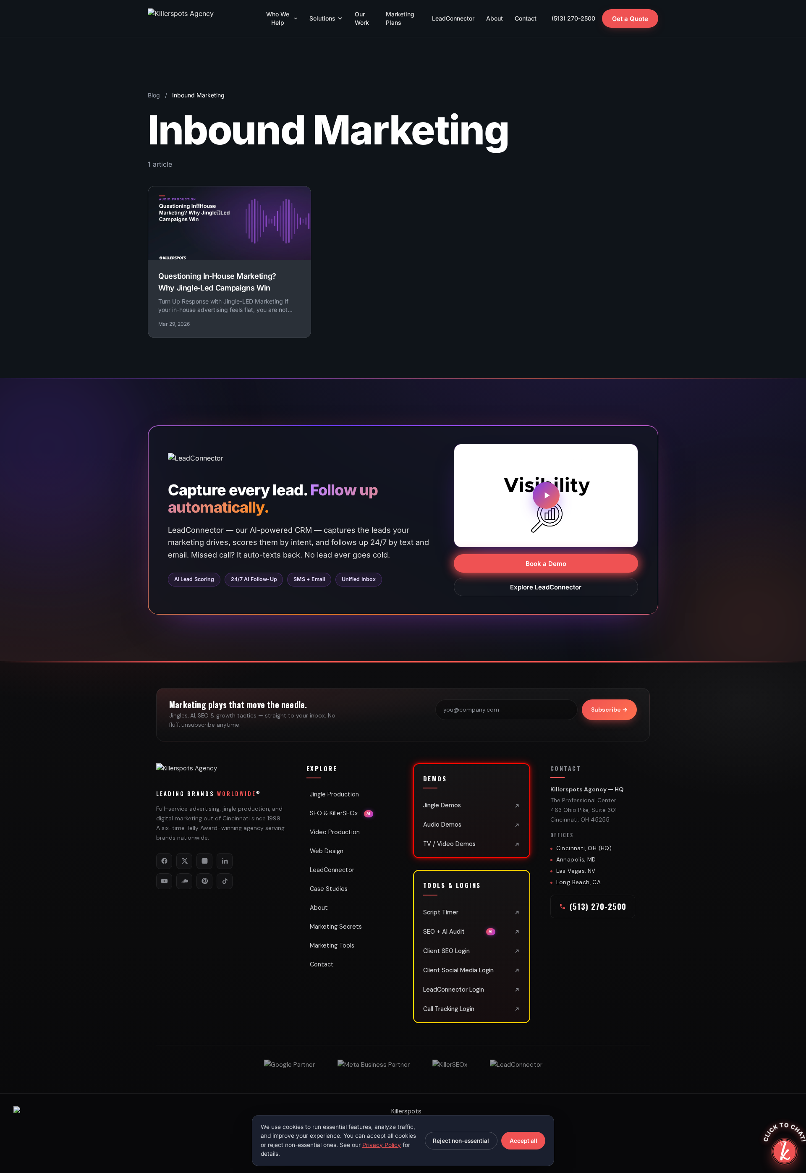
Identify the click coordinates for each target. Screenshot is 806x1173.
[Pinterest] (204, 881)
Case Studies (329, 889)
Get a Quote (630, 19)
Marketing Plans (400, 18)
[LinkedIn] (225, 861)
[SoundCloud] (184, 881)
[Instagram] (204, 861)
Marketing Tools (332, 945)
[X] (184, 861)
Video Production (335, 832)
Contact (525, 18)
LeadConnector (453, 18)
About (494, 18)
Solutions (322, 18)
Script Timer (440, 912)
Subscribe (609, 709)
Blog (154, 95)
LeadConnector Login (453, 989)
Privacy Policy (381, 1145)
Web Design (326, 851)
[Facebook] (164, 861)
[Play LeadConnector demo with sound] (546, 495)
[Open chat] (785, 1152)
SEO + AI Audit (458, 931)
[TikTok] (225, 881)
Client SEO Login (446, 951)
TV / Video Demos (449, 844)
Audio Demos (442, 824)
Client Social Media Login (458, 970)
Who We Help (277, 18)
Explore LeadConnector (546, 587)
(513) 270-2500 (573, 18)
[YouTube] (164, 881)
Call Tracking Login (448, 1009)
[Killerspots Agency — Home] (198, 18)
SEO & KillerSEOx (340, 813)
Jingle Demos (442, 805)
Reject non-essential (461, 1140)
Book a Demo (546, 563)
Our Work (362, 18)
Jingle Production (334, 794)
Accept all (523, 1140)
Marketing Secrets (336, 926)
